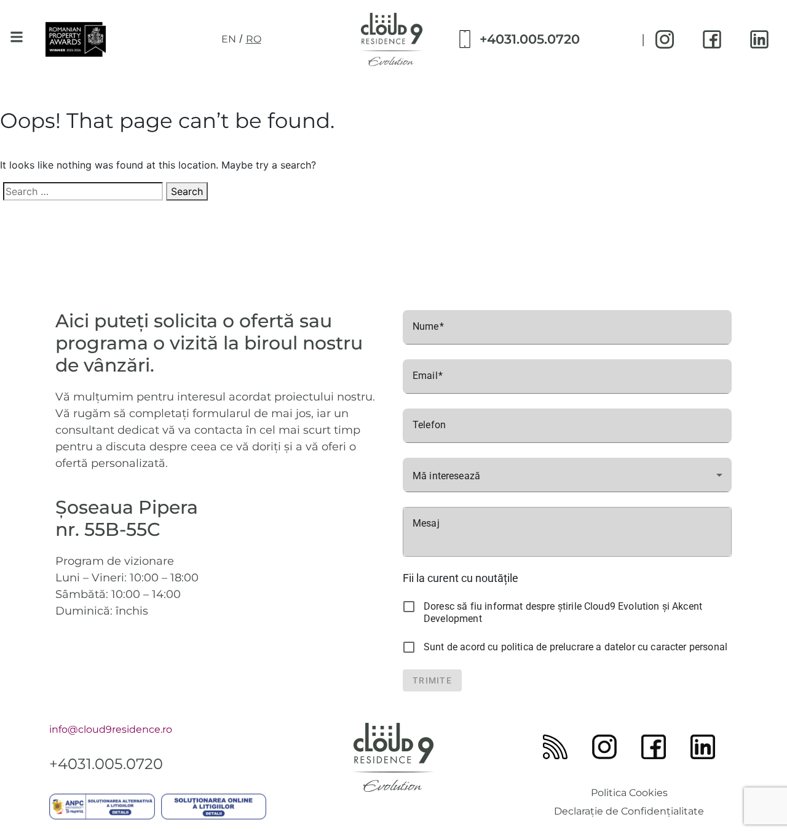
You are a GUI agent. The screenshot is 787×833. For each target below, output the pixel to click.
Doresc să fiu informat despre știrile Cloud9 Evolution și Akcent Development (563, 612)
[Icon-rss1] (555, 746)
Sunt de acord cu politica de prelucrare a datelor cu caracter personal (575, 647)
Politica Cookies (629, 793)
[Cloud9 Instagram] (664, 39)
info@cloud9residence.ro (110, 729)
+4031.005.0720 (530, 39)
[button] (16, 37)
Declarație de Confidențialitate (629, 811)
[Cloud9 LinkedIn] (759, 39)
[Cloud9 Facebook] (712, 39)
